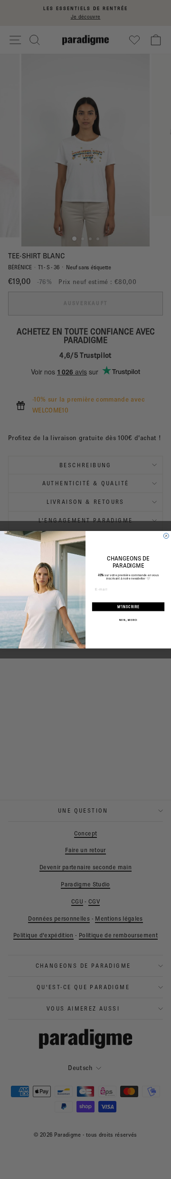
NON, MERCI (128, 619)
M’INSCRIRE (128, 607)
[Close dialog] (166, 535)
